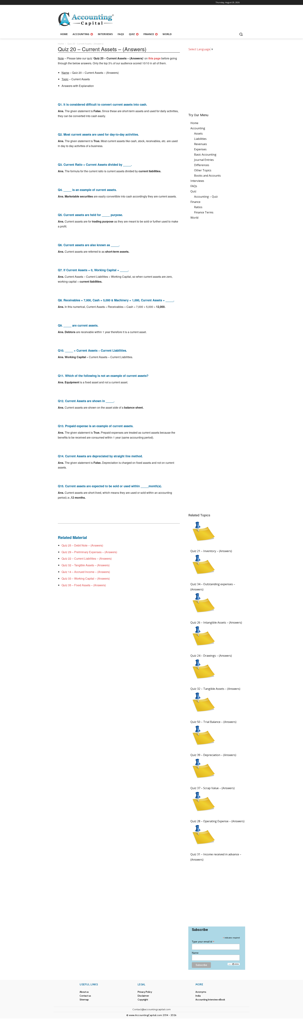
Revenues (200, 144)
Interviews (197, 181)
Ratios (198, 207)
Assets (198, 133)
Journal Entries (204, 160)
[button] (241, 34)
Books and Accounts (207, 175)
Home (61, 43)
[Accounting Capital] (86, 19)
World (194, 218)
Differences (201, 165)
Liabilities (200, 139)
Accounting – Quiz (206, 197)
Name (195, 952)
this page (154, 58)
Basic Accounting (205, 154)
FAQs (193, 186)
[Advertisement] (216, 80)
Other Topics (202, 170)
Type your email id (203, 941)
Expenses (200, 149)
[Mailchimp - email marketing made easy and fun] (234, 964)
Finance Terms (203, 212)
